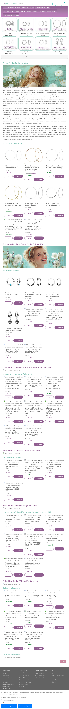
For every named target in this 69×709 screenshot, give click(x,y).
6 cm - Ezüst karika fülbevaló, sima (31, 204)
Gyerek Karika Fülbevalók (11, 15)
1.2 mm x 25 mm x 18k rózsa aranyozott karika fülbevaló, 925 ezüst (33, 385)
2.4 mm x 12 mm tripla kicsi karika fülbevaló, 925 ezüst (33, 638)
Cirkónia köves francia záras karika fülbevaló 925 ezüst (53, 466)
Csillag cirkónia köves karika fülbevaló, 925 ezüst (32, 564)
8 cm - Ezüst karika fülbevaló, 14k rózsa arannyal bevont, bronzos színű (32, 168)
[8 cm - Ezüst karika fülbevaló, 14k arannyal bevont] (13, 192)
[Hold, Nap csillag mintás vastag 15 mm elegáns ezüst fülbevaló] (34, 462)
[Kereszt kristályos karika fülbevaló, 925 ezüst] (54, 516)
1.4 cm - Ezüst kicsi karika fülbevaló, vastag (34, 616)
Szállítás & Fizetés (8, 684)
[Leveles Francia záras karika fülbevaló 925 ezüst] (13, 484)
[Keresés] (54, 4)
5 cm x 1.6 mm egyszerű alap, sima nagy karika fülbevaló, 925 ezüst (33, 228)
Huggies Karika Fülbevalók (48, 11)
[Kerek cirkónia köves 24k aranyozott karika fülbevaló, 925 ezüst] (34, 428)
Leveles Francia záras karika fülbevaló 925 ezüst (12, 489)
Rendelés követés (56, 678)
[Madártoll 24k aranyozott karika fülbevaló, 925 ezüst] (13, 427)
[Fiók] (63, 4)
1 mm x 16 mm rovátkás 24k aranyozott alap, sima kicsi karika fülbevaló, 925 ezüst (13, 386)
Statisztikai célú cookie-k (8, 700)
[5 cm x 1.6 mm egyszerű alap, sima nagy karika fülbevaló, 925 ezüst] (34, 222)
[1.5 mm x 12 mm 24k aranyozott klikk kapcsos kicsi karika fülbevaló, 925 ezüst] (13, 403)
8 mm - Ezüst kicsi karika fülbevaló (13, 596)
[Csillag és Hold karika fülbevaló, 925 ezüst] (34, 516)
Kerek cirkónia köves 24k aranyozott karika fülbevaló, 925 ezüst (33, 434)
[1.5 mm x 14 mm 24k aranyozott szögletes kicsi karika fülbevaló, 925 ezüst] (54, 403)
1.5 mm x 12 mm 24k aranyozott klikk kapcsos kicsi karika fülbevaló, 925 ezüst (13, 410)
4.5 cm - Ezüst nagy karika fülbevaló (11, 167)
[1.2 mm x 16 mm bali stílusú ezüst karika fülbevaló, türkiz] (34, 346)
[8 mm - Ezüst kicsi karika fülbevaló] (13, 592)
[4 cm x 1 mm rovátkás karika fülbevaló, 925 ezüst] (54, 192)
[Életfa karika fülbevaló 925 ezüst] (13, 516)
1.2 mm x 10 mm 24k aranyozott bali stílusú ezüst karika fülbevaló (54, 317)
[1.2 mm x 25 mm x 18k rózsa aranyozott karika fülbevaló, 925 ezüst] (34, 379)
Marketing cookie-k (7, 703)
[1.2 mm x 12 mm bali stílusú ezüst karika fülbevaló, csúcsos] (13, 346)
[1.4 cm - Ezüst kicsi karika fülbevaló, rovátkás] (34, 592)
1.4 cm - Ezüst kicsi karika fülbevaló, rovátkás (34, 596)
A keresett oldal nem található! (17, 57)
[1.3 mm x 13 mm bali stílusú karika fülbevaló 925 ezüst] (34, 281)
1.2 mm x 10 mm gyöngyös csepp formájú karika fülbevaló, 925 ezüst (33, 543)
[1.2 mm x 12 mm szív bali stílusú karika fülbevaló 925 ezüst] (13, 317)
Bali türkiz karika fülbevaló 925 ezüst (12, 293)
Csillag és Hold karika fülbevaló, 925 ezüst (32, 520)
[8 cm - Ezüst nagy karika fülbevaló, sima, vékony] (54, 155)
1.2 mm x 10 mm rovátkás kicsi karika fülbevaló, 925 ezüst (12, 638)
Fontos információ (8, 678)
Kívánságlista (55, 680)
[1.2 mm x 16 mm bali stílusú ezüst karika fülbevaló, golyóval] (54, 281)
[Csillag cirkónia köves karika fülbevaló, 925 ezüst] (34, 560)
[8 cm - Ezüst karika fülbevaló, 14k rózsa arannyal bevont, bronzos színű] (34, 155)
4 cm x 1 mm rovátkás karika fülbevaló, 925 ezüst (53, 205)
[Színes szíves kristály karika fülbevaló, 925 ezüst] (13, 535)
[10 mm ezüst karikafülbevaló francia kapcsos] (54, 592)
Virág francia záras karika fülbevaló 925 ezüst (12, 466)
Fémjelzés (6, 676)
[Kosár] (58, 4)
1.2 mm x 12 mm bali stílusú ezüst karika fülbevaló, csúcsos (12, 351)
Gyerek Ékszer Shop (25, 680)
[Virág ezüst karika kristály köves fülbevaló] (54, 535)
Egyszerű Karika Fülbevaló (11, 11)
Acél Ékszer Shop (40, 676)
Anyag (4, 673)
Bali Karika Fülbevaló (27, 7)
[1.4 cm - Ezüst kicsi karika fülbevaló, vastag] (34, 612)
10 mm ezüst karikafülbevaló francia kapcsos (54, 597)
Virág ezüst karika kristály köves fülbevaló (54, 539)
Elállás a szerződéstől (57, 676)
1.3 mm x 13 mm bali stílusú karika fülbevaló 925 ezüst (33, 294)
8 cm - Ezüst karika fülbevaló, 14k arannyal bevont (13, 205)
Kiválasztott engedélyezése (9, 706)
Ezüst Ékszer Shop (40, 678)
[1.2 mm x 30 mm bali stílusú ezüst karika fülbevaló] (34, 310)
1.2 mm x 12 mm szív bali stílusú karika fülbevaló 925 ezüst (13, 330)
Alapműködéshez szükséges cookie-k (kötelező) (14, 697)
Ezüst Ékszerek (39, 673)
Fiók (52, 673)
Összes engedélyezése (25, 706)
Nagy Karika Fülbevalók (42, 7)
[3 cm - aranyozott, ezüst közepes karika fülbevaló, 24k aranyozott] (13, 222)
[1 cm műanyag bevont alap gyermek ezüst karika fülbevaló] (54, 612)
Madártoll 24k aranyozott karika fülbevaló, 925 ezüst (12, 432)
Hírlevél (53, 682)
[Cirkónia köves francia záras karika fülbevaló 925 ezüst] (54, 461)
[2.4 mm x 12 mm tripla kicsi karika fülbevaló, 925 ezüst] (34, 633)
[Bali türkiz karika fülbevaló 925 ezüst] (13, 281)
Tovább (63, 661)
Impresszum (6, 688)
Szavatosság (6, 686)
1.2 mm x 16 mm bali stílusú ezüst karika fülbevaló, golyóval (53, 294)
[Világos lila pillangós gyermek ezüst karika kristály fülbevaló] (13, 560)
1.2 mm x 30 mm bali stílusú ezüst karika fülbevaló (32, 315)
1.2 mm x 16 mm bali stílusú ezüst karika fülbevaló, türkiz (32, 351)
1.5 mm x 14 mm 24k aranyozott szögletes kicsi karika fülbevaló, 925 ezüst (53, 410)
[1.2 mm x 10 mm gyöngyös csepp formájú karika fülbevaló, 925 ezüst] (34, 536)
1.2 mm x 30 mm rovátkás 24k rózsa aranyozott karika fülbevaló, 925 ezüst (53, 386)
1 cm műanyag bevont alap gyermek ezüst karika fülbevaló (54, 617)
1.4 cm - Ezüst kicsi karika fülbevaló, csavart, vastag (13, 617)
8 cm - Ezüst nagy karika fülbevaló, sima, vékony (54, 167)
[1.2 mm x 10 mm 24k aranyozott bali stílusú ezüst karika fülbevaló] (54, 311)
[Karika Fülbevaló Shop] (13, 3)
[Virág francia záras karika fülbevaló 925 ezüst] (13, 461)
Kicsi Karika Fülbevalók (13, 7)
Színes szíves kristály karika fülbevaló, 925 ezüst (12, 540)
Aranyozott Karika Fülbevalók (29, 11)
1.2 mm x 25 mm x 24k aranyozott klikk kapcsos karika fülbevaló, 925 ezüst (34, 410)
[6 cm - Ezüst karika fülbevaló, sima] (34, 192)
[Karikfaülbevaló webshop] (4, 7)
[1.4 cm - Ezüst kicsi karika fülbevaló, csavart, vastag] (13, 612)
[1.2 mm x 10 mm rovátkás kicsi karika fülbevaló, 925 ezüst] (13, 633)
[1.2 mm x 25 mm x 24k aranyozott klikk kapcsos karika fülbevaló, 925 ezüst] (34, 403)
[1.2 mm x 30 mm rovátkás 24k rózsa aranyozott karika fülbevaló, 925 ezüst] (54, 379)
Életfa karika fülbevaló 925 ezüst (12, 520)
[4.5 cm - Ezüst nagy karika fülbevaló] (13, 155)
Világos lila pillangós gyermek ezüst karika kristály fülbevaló (12, 564)
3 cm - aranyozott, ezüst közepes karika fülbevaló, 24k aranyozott (13, 228)
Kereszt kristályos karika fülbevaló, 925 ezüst (54, 520)
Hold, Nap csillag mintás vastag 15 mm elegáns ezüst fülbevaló (33, 468)
